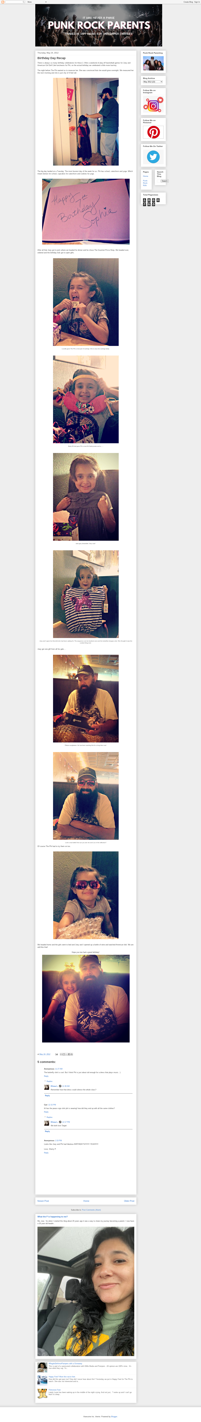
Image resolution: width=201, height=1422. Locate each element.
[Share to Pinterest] (71, 1054)
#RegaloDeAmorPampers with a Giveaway (65, 1364)
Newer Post (43, 1201)
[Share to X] (66, 1054)
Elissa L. (54, 1086)
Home (86, 1201)
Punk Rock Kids (145, 183)
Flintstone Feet (55, 1390)
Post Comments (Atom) (91, 1210)
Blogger (114, 1417)
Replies (50, 1081)
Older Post (129, 1201)
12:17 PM (66, 1122)
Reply (46, 1076)
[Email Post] (56, 1054)
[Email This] (61, 1054)
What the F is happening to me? (52, 1216)
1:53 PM (58, 1141)
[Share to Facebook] (69, 1054)
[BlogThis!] (63, 1054)
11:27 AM (58, 1069)
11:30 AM (66, 1086)
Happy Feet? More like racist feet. (62, 1377)
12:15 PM (52, 1105)
